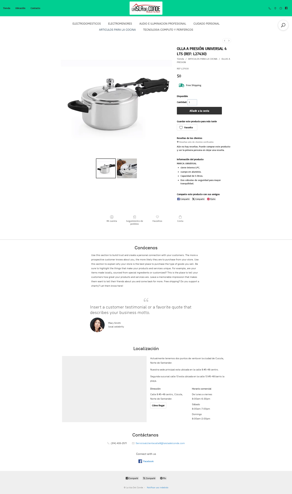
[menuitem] (224, 40)
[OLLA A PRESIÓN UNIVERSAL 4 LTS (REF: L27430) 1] (127, 168)
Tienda (6, 8)
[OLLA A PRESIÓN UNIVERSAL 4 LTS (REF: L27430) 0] (106, 168)
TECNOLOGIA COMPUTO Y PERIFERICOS (168, 29)
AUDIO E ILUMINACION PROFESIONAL (162, 23)
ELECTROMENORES (120, 23)
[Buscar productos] (283, 25)
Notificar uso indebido (157, 487)
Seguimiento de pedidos (134, 222)
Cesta (180, 220)
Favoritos (157, 220)
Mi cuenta (112, 220)
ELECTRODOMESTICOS (87, 23)
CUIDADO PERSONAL (206, 23)
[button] (187, 127)
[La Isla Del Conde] (146, 8)
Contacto (35, 8)
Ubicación (20, 8)
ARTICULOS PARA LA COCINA (117, 29)
